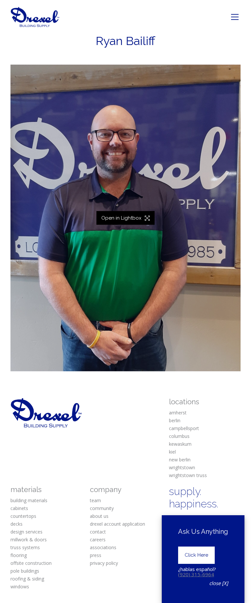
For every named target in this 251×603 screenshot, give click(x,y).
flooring (18, 555)
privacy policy (104, 563)
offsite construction (31, 563)
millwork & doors (28, 539)
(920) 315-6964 (196, 574)
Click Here (196, 555)
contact (98, 532)
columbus (179, 436)
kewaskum (180, 444)
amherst (178, 413)
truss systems (25, 547)
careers (98, 539)
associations (103, 547)
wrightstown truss (188, 475)
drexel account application (117, 524)
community (102, 508)
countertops (23, 516)
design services (26, 532)
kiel (172, 452)
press (95, 555)
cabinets (19, 508)
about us (99, 516)
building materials (28, 500)
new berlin (180, 459)
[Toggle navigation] (235, 17)
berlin (174, 420)
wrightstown (182, 467)
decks (16, 524)
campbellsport (184, 428)
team (95, 500)
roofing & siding (27, 579)
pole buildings (24, 571)
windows (19, 586)
